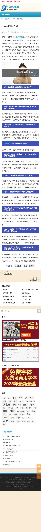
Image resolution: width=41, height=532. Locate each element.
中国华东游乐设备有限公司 (11, 462)
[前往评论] (39, 471)
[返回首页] (39, 466)
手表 (17, 408)
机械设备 (20, 411)
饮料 (4, 424)
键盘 (28, 421)
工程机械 (17, 36)
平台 (21, 40)
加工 (15, 401)
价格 (31, 398)
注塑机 (22, 414)
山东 (4, 408)
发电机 (6, 404)
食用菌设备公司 (7, 293)
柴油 (33, 411)
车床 (12, 421)
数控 (21, 408)
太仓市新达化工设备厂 (10, 452)
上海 (9, 398)
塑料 (25, 404)
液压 (28, 414)
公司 (4, 401)
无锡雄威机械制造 (8, 296)
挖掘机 (7, 143)
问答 (33, 421)
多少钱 (31, 405)
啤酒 (19, 405)
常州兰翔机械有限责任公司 (11, 436)
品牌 (14, 404)
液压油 (12, 418)
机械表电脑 (6, 465)
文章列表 (9, 2)
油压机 (15, 414)
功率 (10, 401)
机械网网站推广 (27, 296)
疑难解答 (18, 479)
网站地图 (13, 479)
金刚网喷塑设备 (8, 455)
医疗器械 (32, 401)
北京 (26, 401)
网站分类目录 (30, 477)
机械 (12, 411)
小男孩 (20, 489)
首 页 (3, 2)
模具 (4, 414)
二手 (26, 398)
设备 (6, 421)
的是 (23, 418)
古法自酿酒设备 (9, 274)
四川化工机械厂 (8, 449)
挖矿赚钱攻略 (26, 293)
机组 (27, 411)
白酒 (18, 418)
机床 (5, 411)
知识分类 (17, 2)
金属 (23, 421)
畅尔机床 (5, 290)
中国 (20, 397)
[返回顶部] (39, 476)
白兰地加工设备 (27, 299)
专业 (15, 397)
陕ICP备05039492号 (27, 479)
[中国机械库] (20, 7)
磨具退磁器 (33, 280)
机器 (35, 408)
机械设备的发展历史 (9, 303)
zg (6, 32)
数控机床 (28, 408)
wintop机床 (6, 442)
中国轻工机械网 (7, 299)
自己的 (28, 418)
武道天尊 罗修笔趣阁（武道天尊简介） (31, 290)
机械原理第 (6, 458)
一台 (4, 398)
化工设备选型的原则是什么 (11, 446)
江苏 (10, 414)
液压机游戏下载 (8, 439)
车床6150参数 (26, 303)
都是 (18, 421)
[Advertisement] (20, 511)
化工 (21, 401)
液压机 (6, 417)
